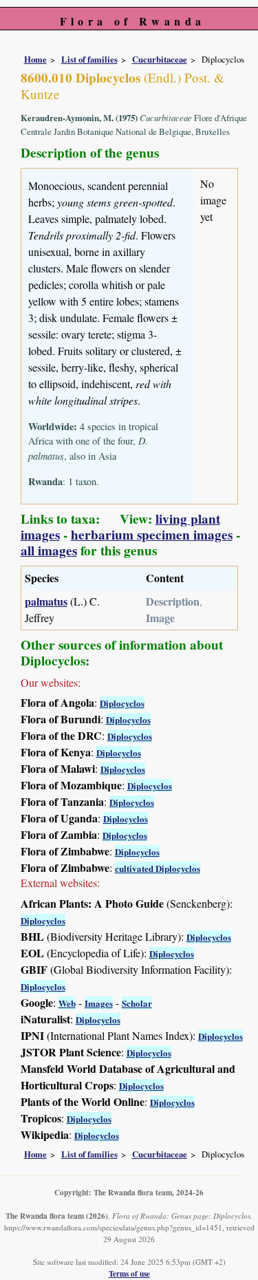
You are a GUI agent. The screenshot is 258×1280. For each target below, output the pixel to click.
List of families (89, 59)
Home (35, 59)
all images (49, 550)
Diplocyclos (122, 703)
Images (99, 1003)
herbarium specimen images (152, 534)
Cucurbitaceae (159, 59)
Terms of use (129, 1273)
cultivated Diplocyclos (157, 868)
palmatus (46, 601)
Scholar (137, 1003)
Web (67, 1003)
